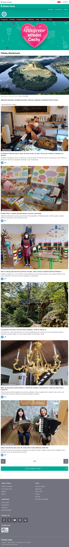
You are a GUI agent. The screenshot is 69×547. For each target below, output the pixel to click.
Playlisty (31, 19)
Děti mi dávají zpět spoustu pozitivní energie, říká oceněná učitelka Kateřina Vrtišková (31, 271)
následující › (65, 461)
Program (50, 9)
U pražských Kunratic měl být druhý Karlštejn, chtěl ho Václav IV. (24, 330)
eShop (4, 494)
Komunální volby (7, 489)
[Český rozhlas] (6, 2)
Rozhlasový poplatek (41, 499)
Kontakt (37, 496)
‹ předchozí (3, 461)
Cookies (3, 542)
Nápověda (38, 489)
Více (51, 19)
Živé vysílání (5, 502)
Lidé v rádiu (38, 491)
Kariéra (37, 494)
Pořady (12, 19)
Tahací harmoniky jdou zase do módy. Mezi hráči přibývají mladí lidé (24, 448)
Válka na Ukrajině (7, 486)
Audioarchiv (58, 9)
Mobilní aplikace (7, 510)
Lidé (37, 19)
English (29, 542)
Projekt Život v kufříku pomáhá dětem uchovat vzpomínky (21, 213)
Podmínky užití (21, 542)
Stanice (4, 491)
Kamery (66, 9)
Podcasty (4, 507)
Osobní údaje (11, 542)
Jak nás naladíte (40, 486)
